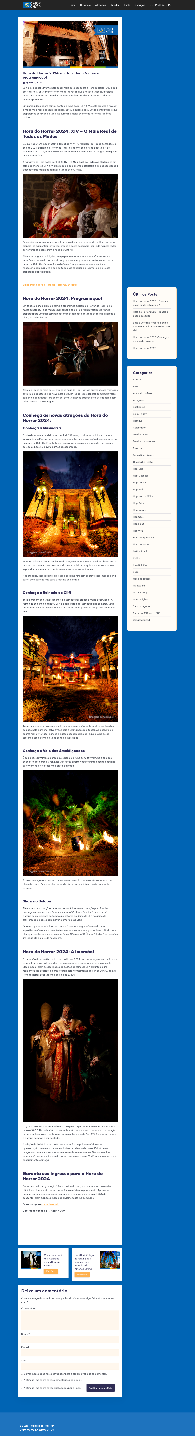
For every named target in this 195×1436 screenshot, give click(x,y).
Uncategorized (141, 620)
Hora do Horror (141, 544)
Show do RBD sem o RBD (146, 613)
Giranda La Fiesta (143, 462)
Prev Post (50, 1271)
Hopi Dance (139, 482)
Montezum (139, 585)
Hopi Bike (138, 468)
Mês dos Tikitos (141, 578)
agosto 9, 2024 (34, 82)
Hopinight (138, 523)
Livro (136, 571)
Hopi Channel (140, 475)
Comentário (29, 1308)
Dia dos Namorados (144, 441)
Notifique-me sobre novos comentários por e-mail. (53, 1380)
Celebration (139, 427)
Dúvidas (114, 5)
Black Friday (140, 414)
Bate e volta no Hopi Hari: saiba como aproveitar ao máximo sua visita (151, 326)
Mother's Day (140, 592)
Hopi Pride (138, 503)
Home (72, 5)
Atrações (100, 5)
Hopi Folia (138, 489)
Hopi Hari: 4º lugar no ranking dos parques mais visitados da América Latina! (85, 1262)
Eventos (137, 448)
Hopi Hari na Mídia (143, 496)
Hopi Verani (139, 510)
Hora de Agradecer (143, 537)
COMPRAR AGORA (160, 5)
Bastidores (139, 407)
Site (23, 1360)
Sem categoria (141, 606)
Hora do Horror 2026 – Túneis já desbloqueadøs (150, 313)
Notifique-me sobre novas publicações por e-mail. (52, 1388)
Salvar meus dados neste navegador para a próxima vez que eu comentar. (65, 1373)
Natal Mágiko (140, 599)
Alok (135, 386)
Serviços (140, 5)
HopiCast (138, 516)
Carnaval (138, 420)
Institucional (140, 551)
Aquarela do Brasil (143, 393)
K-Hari (136, 558)
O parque (85, 5)
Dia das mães (140, 434)
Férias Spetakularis (143, 455)
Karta (127, 5)
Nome (25, 1334)
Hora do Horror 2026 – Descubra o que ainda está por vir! (151, 303)
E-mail (26, 1347)
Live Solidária (140, 565)
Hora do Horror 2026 (144, 348)
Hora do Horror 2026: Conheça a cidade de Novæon (151, 339)
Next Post (82, 1274)
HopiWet (138, 530)
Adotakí (137, 379)
